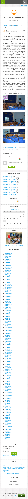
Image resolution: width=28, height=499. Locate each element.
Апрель (14, 25)
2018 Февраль (8, 293)
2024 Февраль (8, 395)
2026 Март (7, 431)
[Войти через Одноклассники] (22, 159)
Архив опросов (14, 455)
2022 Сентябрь (8, 369)
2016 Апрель (8, 259)
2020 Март (7, 332)
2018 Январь (8, 292)
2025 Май (7, 415)
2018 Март (7, 295)
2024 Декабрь (8, 411)
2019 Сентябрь (8, 322)
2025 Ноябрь (8, 425)
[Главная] (14, 14)
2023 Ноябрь (8, 391)
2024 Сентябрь (8, 406)
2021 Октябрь (8, 352)
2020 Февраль (8, 330)
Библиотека (6, 471)
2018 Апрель (8, 296)
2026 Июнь (7, 435)
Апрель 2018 (14, 209)
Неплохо (7, 451)
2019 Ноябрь (8, 326)
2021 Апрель (8, 344)
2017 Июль (7, 282)
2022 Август (8, 367)
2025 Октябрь (8, 423)
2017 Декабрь (8, 290)
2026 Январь (8, 428)
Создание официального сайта (11, 473)
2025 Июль (7, 418)
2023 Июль (7, 384)
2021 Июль (7, 349)
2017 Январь (8, 273)
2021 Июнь (7, 347)
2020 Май (7, 335)
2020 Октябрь (8, 341)
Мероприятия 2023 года (9, 181)
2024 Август (8, 404)
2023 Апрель (8, 380)
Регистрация (20, 5)
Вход (25, 5)
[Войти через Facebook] (14, 159)
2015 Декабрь (8, 253)
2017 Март (7, 276)
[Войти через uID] (9, 159)
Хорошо (7, 450)
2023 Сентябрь (8, 387)
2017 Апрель (8, 278)
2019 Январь (8, 310)
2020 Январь (8, 329)
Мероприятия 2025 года (9, 178)
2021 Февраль (8, 343)
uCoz (15, 495)
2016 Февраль (8, 256)
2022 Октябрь (8, 370)
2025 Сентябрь (8, 421)
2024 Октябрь (8, 408)
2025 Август (8, 420)
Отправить (11, 166)
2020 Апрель (8, 333)
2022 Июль (7, 366)
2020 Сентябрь (8, 340)
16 (17, 25)
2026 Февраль (8, 429)
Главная (5, 25)
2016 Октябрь (8, 268)
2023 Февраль (8, 377)
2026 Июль (7, 437)
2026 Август (8, 439)
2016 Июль (7, 264)
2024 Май (7, 400)
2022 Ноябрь (8, 372)
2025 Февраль (8, 414)
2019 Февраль (8, 312)
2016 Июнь (7, 262)
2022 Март (7, 360)
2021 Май (7, 346)
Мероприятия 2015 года (9, 194)
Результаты (6, 455)
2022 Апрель (8, 361)
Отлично (7, 448)
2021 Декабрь (8, 355)
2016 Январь (8, 254)
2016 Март (7, 258)
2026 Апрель (8, 432)
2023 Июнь (7, 383)
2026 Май (7, 434)
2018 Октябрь (8, 305)
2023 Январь (8, 375)
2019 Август (8, 321)
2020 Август (8, 338)
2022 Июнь (7, 364)
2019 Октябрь (8, 324)
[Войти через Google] (19, 159)
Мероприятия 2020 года (9, 186)
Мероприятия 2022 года (9, 182)
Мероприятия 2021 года (9, 184)
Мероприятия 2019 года (9, 187)
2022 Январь (8, 357)
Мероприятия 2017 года (9, 191)
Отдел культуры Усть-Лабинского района (14, 467)
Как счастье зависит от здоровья (14, 245)
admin (11, 150)
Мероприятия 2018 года (10, 147)
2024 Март (7, 397)
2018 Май (7, 298)
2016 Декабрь (8, 271)
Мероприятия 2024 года (9, 179)
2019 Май (7, 316)
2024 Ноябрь (8, 409)
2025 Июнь (7, 417)
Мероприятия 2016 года (9, 192)
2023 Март (7, 378)
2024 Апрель (8, 398)
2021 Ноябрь (8, 353)
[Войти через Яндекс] (17, 159)
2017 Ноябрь (8, 288)
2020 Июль (7, 336)
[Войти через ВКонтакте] (11, 159)
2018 (9, 25)
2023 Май (7, 381)
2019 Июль (7, 319)
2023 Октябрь (8, 389)
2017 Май (7, 279)
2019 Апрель (8, 315)
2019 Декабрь (8, 327)
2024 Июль (7, 403)
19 (14, 221)
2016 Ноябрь (8, 270)
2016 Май (7, 261)
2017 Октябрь (8, 287)
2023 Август (8, 386)
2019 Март (7, 313)
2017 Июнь (7, 281)
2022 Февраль (8, 358)
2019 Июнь (7, 318)
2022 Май (7, 363)
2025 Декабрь (8, 426)
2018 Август (8, 302)
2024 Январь (8, 394)
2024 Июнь (7, 401)
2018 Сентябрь (8, 304)
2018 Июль (7, 301)
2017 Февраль (8, 275)
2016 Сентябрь (8, 267)
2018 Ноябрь (8, 307)
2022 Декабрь (8, 374)
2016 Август (8, 265)
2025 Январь (8, 412)
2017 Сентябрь (8, 285)
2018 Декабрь (8, 309)
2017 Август (8, 284)
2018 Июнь (7, 299)
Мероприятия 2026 (8, 176)
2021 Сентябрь (8, 350)
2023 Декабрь (8, 392)
